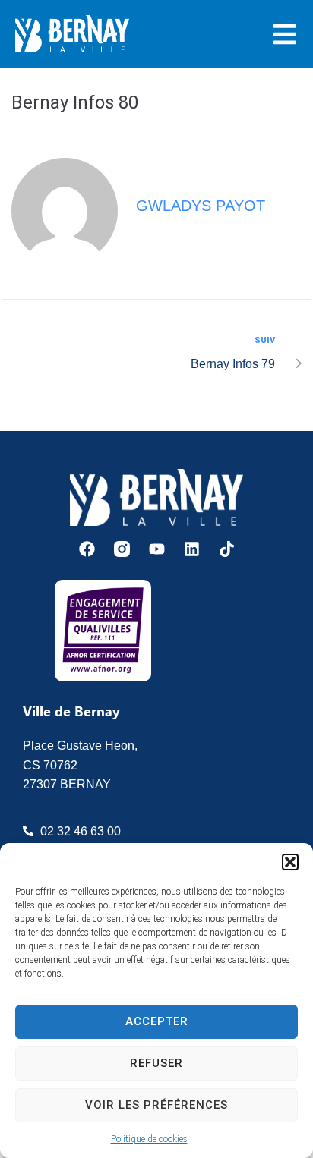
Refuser (156, 1063)
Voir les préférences (156, 1105)
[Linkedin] (192, 549)
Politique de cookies (149, 1139)
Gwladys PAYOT (200, 205)
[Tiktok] (227, 549)
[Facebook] (87, 549)
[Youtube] (157, 549)
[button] (290, 862)
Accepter (156, 1021)
